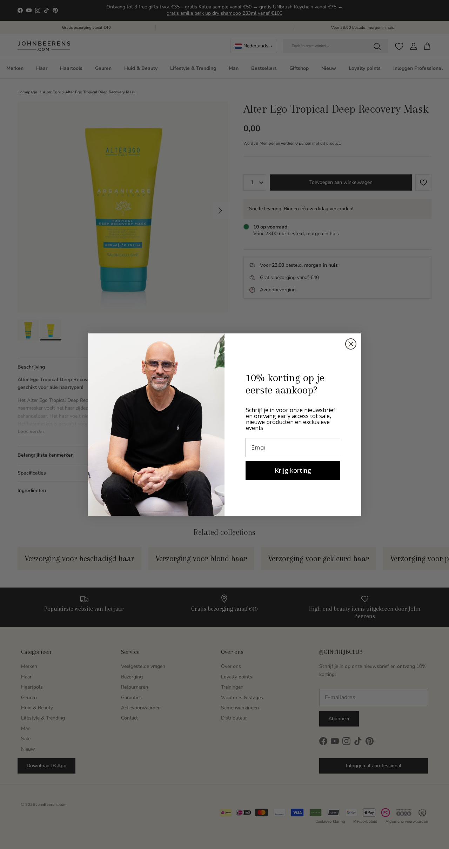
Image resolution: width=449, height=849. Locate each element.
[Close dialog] (351, 344)
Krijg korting (293, 470)
